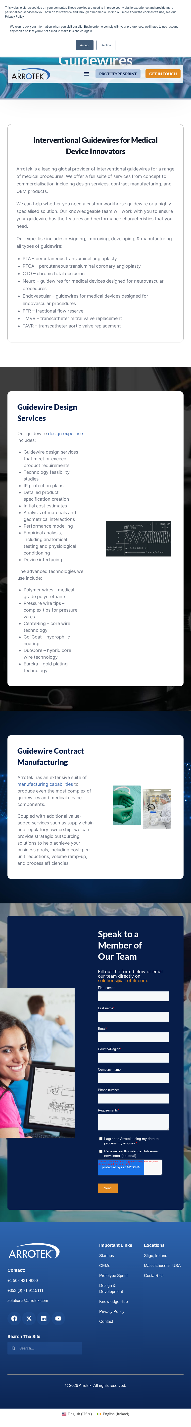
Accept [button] (84, 45)
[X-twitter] (29, 1318)
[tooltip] (55, 318)
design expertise (65, 433)
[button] (86, 74)
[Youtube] (58, 1318)
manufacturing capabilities (45, 784)
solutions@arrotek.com (122, 980)
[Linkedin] (43, 1318)
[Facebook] (14, 1318)
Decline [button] (106, 45)
